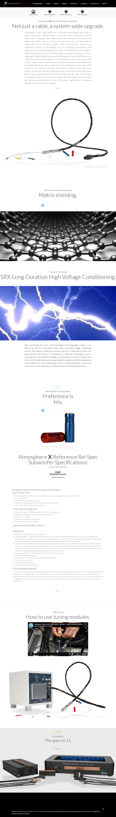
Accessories (94, 3)
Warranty (62, 811)
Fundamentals (37, 3)
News (104, 3)
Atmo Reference (66, 14)
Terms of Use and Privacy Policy (49, 811)
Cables (56, 3)
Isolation (84, 3)
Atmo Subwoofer (49, 14)
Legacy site (96, 811)
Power (48, 3)
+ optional (58, 732)
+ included (58, 386)
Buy (57, 88)
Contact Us (88, 811)
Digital (64, 3)
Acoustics (73, 3)
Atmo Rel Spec (82, 14)
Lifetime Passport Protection (20, 813)
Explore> (58, 748)
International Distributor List (75, 811)
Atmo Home (33, 14)
